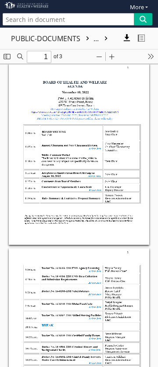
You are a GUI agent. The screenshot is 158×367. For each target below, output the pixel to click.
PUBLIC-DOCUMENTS (56, 38)
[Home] (37, 5)
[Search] (143, 19)
